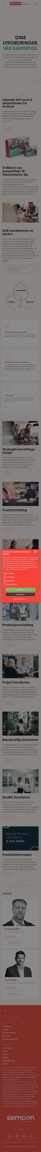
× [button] (38, 551)
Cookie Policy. (23, 569)
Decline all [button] (20, 594)
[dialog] (20, 576)
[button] (20, 599)
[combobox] (35, 552)
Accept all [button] (20, 589)
